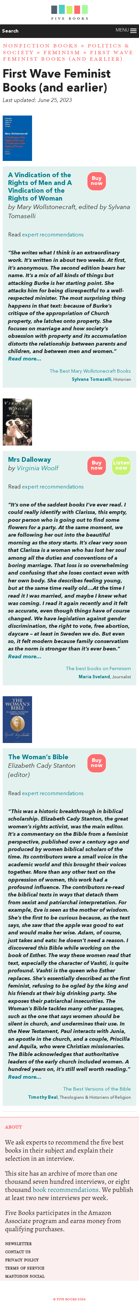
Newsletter (18, 1243)
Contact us (18, 1252)
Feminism (61, 52)
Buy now (97, 181)
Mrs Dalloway (29, 460)
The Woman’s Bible (38, 757)
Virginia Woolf (37, 468)
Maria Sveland (94, 677)
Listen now (121, 465)
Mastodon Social (25, 1276)
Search (10, 31)
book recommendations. (67, 1189)
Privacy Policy (22, 1260)
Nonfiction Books (40, 45)
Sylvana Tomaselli (91, 379)
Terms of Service (25, 1268)
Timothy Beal (43, 1097)
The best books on (98, 668)
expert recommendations (53, 235)
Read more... (24, 359)
